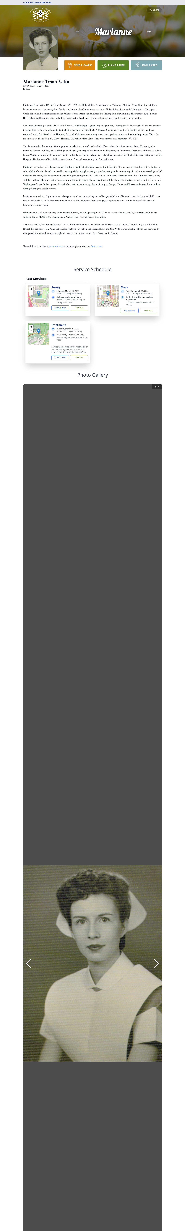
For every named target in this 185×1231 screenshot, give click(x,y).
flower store (96, 246)
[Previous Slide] (28, 963)
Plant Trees (79, 308)
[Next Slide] (156, 963)
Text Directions (60, 308)
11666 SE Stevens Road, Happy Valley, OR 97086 (71, 301)
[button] (38, 293)
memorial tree (56, 246)
